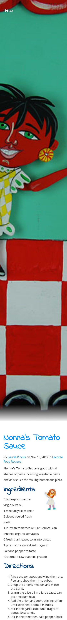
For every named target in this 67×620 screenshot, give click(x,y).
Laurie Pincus (17, 457)
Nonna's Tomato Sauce (32, 442)
